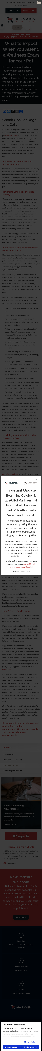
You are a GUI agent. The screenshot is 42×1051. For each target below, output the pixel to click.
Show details (29, 1042)
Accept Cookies (11, 1047)
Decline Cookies (30, 1047)
